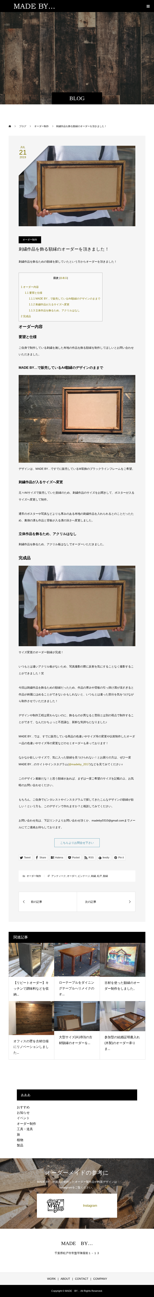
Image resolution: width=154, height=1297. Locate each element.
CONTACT (81, 1278)
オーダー (72, 876)
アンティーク (58, 876)
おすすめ (23, 1107)
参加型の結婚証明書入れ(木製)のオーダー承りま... (122, 1042)
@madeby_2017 (79, 764)
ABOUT (65, 1278)
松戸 (99, 876)
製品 (20, 1145)
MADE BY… (77, 1243)
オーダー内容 (30, 286)
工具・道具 (25, 1129)
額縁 (105, 876)
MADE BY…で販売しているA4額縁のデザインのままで (64, 298)
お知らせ (23, 1112)
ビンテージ (84, 876)
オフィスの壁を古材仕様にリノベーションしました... (31, 1047)
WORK (51, 1278)
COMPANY (100, 1278)
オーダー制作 (30, 239)
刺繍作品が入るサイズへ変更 (49, 304)
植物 (20, 1140)
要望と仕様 (33, 292)
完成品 (26, 316)
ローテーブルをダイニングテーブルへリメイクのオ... (76, 988)
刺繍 (93, 876)
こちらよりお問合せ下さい (77, 842)
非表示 (63, 278)
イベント (23, 1118)
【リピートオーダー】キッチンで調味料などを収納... (31, 988)
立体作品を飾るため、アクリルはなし (54, 310)
